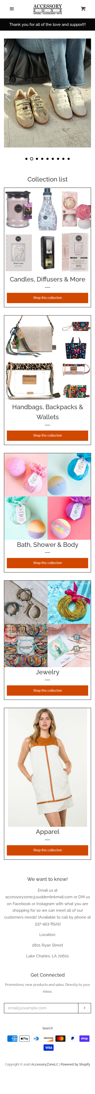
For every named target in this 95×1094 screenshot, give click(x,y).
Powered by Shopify (75, 1064)
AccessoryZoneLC (44, 1064)
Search (47, 1028)
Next (87, 97)
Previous (7, 97)
